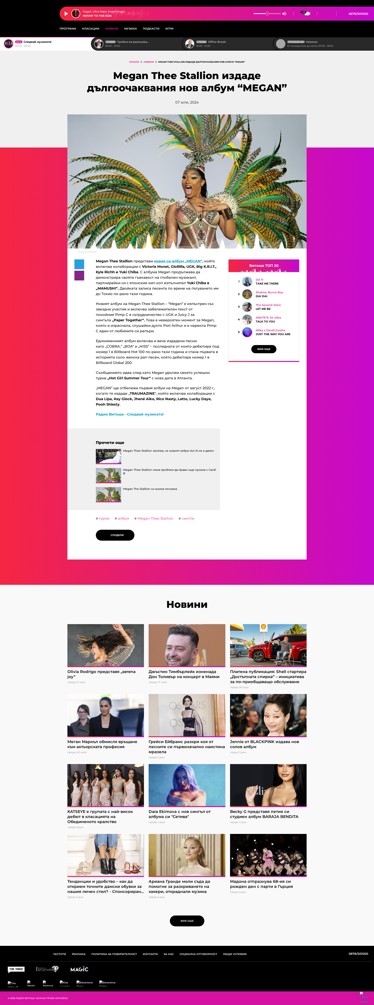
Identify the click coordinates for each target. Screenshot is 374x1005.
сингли (187, 518)
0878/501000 (358, 14)
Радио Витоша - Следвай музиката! (130, 414)
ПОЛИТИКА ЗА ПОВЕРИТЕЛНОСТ (114, 954)
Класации (90, 28)
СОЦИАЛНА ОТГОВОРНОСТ (198, 954)
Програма (68, 28)
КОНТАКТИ (150, 954)
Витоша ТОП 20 (264, 266)
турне (103, 518)
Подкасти (151, 28)
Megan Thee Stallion (155, 518)
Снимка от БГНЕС (87, 252)
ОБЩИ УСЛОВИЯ (235, 954)
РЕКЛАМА (79, 954)
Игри (169, 28)
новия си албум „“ (178, 261)
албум (123, 518)
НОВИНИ (149, 62)
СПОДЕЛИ (116, 535)
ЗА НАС (169, 954)
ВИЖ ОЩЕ (263, 349)
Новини (111, 28)
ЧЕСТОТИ (59, 954)
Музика (130, 28)
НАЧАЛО (134, 62)
